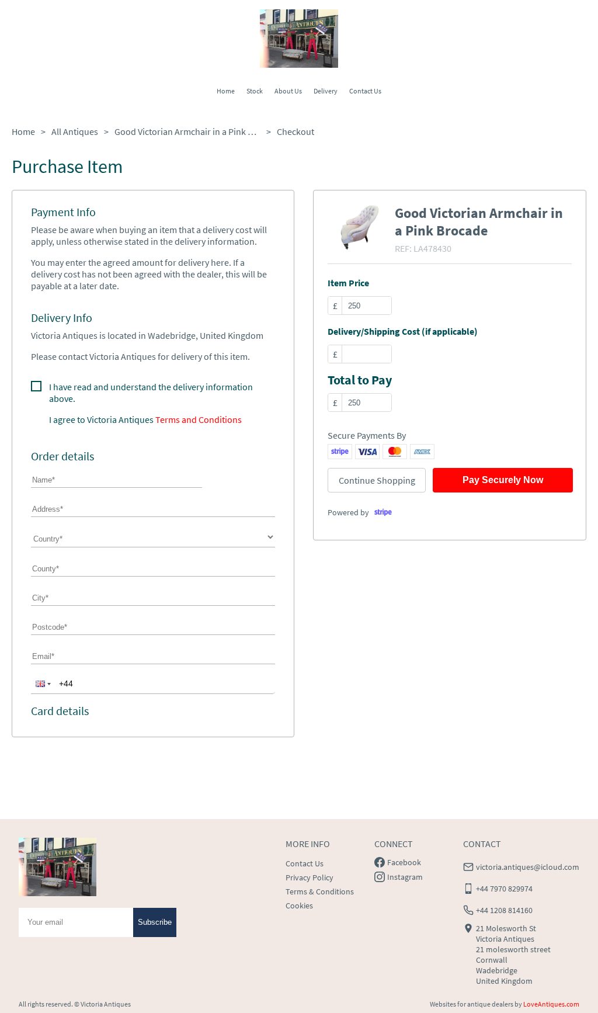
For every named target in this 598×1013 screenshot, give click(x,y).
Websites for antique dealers (471, 1004)
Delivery (326, 90)
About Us (288, 90)
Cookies (299, 905)
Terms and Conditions (198, 419)
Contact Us (365, 90)
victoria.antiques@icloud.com (527, 867)
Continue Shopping (377, 480)
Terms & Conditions (320, 891)
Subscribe (155, 922)
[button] (42, 683)
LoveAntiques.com (551, 1004)
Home (226, 90)
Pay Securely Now (503, 480)
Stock (254, 90)
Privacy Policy (309, 877)
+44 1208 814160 (504, 910)
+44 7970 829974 (504, 888)
